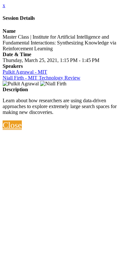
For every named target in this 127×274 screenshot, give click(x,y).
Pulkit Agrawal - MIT (25, 72)
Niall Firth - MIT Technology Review (41, 78)
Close (12, 125)
